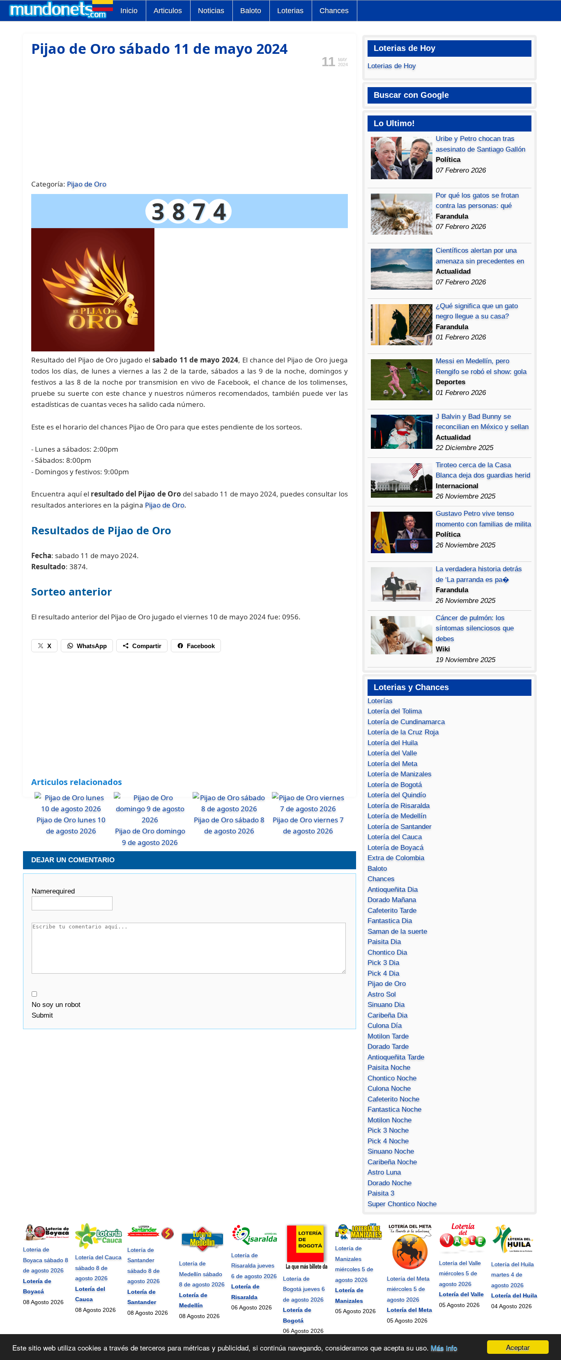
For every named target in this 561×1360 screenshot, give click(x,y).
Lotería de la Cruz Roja (403, 732)
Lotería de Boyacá (395, 848)
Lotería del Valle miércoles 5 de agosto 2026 (460, 1273)
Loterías (380, 701)
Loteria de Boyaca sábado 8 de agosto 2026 (45, 1260)
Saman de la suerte (397, 931)
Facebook (201, 645)
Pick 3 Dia (383, 963)
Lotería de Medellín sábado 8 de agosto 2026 (202, 1274)
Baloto (250, 11)
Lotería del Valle (392, 753)
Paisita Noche (389, 1067)
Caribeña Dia (387, 1015)
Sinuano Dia (386, 1005)
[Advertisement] (189, 122)
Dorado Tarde (388, 1047)
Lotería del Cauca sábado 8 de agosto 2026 (98, 1267)
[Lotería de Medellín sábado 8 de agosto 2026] (202, 1253)
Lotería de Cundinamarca (406, 722)
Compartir (146, 645)
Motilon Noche (390, 1120)
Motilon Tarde (388, 1036)
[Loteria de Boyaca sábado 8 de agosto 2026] (46, 1239)
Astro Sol (382, 994)
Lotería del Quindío (397, 795)
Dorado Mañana (392, 900)
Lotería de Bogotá (395, 785)
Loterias (290, 11)
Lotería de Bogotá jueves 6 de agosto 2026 (304, 1289)
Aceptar (518, 1347)
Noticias (211, 11)
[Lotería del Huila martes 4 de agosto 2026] (514, 1253)
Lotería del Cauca (395, 837)
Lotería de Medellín (397, 816)
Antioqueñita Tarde (396, 1057)
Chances (334, 11)
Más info (444, 1347)
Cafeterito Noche (393, 1099)
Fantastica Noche (394, 1109)
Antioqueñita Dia (393, 890)
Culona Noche (389, 1088)
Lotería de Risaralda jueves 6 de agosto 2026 (254, 1265)
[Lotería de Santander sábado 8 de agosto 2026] (150, 1239)
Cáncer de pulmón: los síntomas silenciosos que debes (475, 628)
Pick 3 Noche (388, 1130)
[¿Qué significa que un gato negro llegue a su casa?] (401, 343)
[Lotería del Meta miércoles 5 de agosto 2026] (410, 1268)
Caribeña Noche (392, 1162)
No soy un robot (56, 1005)
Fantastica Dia (390, 921)
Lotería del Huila (393, 743)
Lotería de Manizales (400, 774)
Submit (42, 1015)
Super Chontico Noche (402, 1204)
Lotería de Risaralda (399, 806)
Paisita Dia (384, 942)
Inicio (129, 11)
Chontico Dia (387, 952)
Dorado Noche (390, 1183)
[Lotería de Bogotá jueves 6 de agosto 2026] (306, 1268)
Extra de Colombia (396, 858)
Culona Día (385, 1026)
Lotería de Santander (400, 827)
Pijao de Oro (86, 184)
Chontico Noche (392, 1078)
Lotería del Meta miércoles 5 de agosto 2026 (408, 1289)
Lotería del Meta (392, 764)
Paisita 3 (381, 1193)
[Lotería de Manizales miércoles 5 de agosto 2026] (358, 1238)
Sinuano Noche (391, 1151)
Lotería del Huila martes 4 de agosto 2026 (512, 1274)
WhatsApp (92, 645)
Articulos (168, 11)
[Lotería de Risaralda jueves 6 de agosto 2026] (254, 1244)
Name (53, 891)
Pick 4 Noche (388, 1141)
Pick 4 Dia (383, 973)
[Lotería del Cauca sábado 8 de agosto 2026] (98, 1247)
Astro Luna (384, 1172)
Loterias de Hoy (392, 66)
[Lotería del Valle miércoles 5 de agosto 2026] (462, 1252)
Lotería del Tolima (395, 711)
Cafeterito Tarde (392, 910)
